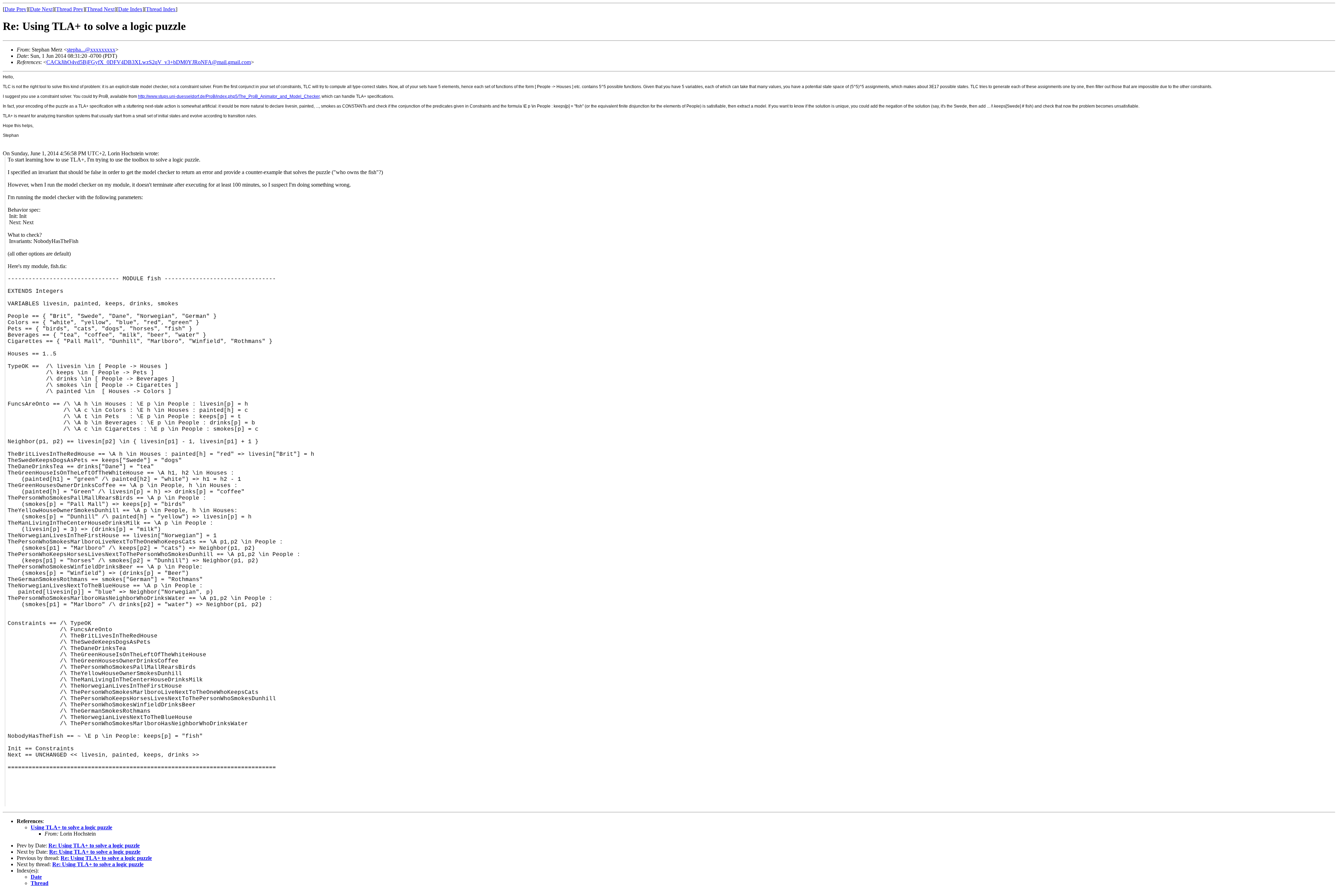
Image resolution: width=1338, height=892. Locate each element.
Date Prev (15, 9)
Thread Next (101, 9)
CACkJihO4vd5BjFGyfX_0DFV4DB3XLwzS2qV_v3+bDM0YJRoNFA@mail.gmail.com (148, 62)
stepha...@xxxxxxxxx (91, 50)
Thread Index (161, 9)
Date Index (130, 9)
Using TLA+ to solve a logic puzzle (71, 827)
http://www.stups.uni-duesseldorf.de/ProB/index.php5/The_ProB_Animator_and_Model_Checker (229, 96)
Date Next (41, 9)
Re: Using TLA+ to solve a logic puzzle (94, 845)
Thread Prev (69, 9)
